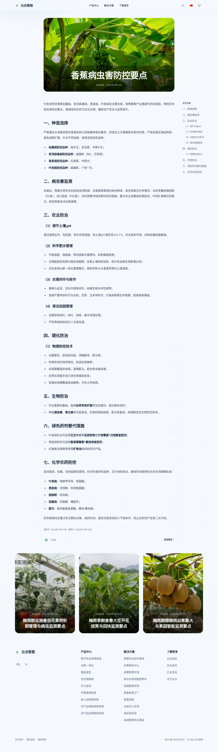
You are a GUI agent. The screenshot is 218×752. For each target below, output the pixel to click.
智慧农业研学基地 (134, 658)
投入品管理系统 (90, 699)
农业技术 (168, 539)
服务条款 (42, 739)
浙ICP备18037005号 (175, 739)
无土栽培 (86, 685)
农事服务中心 (131, 665)
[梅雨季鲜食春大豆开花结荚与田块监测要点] (109, 593)
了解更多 (172, 652)
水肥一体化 (87, 665)
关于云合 (172, 679)
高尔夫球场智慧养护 (135, 679)
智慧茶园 (129, 699)
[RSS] (26, 664)
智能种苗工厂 (131, 692)
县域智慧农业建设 (134, 720)
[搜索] (183, 5)
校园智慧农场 (131, 685)
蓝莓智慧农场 (131, 672)
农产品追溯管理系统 (92, 713)
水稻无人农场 (131, 706)
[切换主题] (199, 5)
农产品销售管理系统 (92, 706)
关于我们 (19, 739)
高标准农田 (130, 713)
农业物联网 (87, 679)
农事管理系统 (88, 692)
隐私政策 (31, 739)
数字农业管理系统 (91, 658)
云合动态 (172, 658)
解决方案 (129, 652)
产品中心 (86, 652)
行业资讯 (172, 672)
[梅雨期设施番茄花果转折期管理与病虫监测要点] (45, 593)
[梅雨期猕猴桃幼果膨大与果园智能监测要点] (173, 593)
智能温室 (86, 672)
